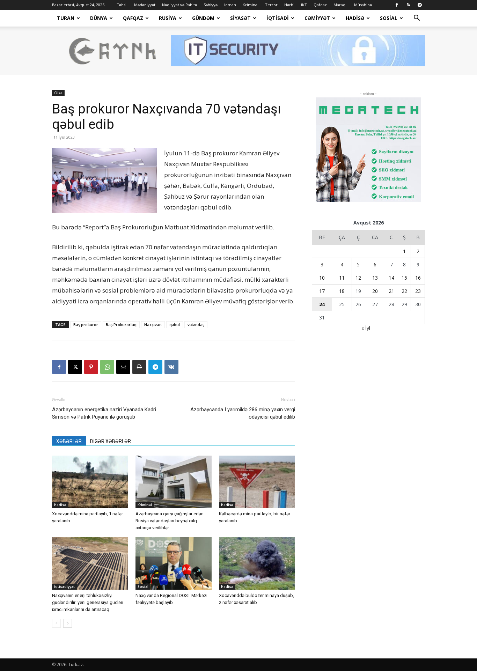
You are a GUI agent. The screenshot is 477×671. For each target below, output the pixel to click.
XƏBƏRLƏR (69, 441)
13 (375, 277)
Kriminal (250, 4)
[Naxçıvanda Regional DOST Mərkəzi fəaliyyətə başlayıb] (173, 563)
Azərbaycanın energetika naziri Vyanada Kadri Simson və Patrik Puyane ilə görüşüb (104, 413)
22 (404, 291)
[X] (75, 367)
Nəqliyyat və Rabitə (179, 4)
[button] (416, 18)
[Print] (139, 367)
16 (418, 277)
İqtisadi (277, 18)
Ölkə (58, 92)
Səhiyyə (211, 4)
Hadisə (355, 18)
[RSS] (408, 5)
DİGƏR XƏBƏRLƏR (110, 441)
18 (342, 291)
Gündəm (203, 18)
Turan (65, 18)
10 (322, 277)
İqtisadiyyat (64, 586)
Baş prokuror (85, 324)
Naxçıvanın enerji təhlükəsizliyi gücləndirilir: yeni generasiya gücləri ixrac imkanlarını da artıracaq (87, 602)
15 (404, 277)
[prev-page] (56, 623)
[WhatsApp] (107, 367)
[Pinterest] (91, 367)
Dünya (98, 18)
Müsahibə (363, 4)
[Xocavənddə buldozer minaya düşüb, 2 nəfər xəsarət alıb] (257, 563)
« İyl (365, 328)
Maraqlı (340, 4)
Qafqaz (320, 4)
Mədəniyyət (144, 4)
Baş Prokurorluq (121, 324)
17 (322, 291)
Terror (271, 4)
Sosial (388, 18)
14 (391, 277)
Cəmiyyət (317, 18)
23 (418, 291)
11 (342, 277)
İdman (230, 4)
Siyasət (240, 18)
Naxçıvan (153, 324)
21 (391, 291)
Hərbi (289, 4)
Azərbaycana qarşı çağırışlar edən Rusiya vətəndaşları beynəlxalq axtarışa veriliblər (169, 520)
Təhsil (122, 4)
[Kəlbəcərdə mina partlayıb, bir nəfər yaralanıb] (257, 482)
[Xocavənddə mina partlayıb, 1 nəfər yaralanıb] (90, 482)
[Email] (123, 367)
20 (375, 291)
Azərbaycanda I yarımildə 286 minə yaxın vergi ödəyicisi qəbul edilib (242, 413)
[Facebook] (396, 5)
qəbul (174, 324)
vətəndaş (196, 324)
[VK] (171, 367)
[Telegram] (419, 5)
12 (358, 277)
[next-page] (67, 623)
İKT (304, 4)
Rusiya (167, 18)
